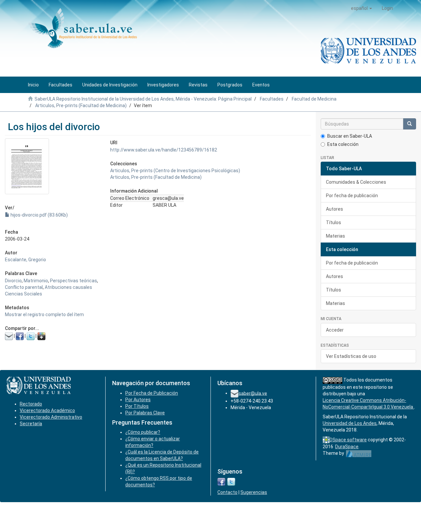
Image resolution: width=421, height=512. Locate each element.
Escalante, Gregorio (25, 259)
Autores (334, 209)
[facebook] (221, 481)
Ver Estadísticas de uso (351, 356)
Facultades (272, 99)
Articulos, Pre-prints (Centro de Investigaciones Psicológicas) (175, 170)
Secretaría (31, 423)
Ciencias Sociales (23, 293)
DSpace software (348, 439)
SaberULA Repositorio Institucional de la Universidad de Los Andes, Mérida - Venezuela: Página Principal (143, 99)
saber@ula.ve (252, 393)
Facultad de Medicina (314, 99)
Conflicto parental (24, 287)
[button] (361, 8)
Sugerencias (253, 492)
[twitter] (231, 481)
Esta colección (343, 144)
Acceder (335, 330)
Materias (335, 236)
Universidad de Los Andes (350, 423)
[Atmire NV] (358, 453)
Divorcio (13, 280)
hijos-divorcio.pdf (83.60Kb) (39, 215)
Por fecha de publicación (352, 195)
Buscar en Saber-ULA (349, 136)
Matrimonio (36, 280)
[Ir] (409, 123)
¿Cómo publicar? (142, 432)
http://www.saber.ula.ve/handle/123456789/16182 (163, 149)
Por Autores (138, 399)
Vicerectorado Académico (47, 410)
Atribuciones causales (68, 287)
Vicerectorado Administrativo (51, 417)
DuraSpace (347, 446)
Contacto (227, 492)
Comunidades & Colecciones (356, 182)
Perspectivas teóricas (73, 280)
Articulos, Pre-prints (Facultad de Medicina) (81, 105)
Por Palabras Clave (145, 412)
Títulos (333, 222)
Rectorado (31, 404)
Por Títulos (137, 406)
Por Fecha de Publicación (151, 393)
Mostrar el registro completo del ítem (44, 314)
